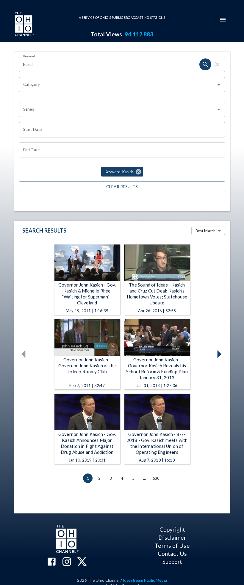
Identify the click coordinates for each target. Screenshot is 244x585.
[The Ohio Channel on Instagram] (67, 562)
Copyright (172, 529)
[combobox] (117, 85)
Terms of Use (172, 545)
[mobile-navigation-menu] (223, 20)
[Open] (219, 85)
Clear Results (122, 186)
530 (156, 478)
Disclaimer (172, 537)
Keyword (29, 56)
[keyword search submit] (205, 64)
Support (172, 561)
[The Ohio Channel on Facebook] (51, 562)
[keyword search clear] (217, 64)
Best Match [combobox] (205, 230)
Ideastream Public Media (145, 580)
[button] (122, 172)
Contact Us (172, 553)
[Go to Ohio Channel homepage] (24, 24)
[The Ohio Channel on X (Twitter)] (82, 562)
